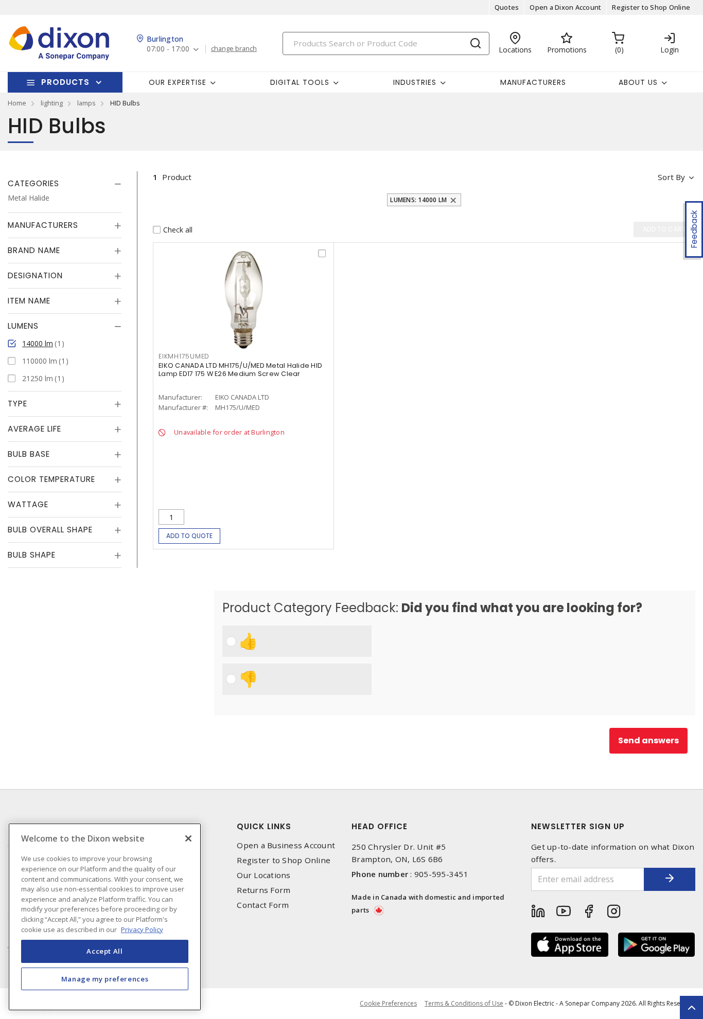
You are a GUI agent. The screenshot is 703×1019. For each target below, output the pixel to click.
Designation (35, 275)
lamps (86, 103)
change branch (234, 49)
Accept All (104, 951)
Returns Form (263, 890)
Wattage (28, 504)
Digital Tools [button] (299, 82)
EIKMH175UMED (184, 356)
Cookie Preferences (388, 1003)
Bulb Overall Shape (50, 529)
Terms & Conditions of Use (464, 1003)
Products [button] (65, 82)
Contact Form (263, 905)
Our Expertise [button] (177, 82)
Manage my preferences (105, 979)
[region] (104, 917)
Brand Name (34, 250)
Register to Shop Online (651, 7)
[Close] (188, 838)
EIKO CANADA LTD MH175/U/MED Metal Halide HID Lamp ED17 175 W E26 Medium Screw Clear (240, 369)
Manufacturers (533, 82)
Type (17, 403)
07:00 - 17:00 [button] (168, 49)
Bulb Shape (32, 554)
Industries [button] (414, 82)
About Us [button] (638, 82)
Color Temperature (51, 479)
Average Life (34, 428)
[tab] (64, 183)
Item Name (29, 300)
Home (17, 103)
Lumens (23, 325)
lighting (52, 103)
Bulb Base (29, 454)
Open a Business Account (286, 845)
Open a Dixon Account (565, 7)
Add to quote (189, 535)
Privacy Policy (142, 929)
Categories (33, 183)
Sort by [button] (671, 177)
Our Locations (263, 875)
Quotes (507, 7)
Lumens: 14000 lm (418, 199)
